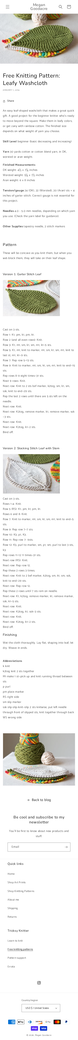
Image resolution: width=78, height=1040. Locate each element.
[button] (7, 7)
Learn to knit (15, 941)
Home (11, 874)
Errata (11, 967)
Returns (12, 917)
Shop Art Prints (17, 882)
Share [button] (10, 101)
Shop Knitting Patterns (21, 891)
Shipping (13, 908)
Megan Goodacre (43, 1035)
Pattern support (17, 958)
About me (13, 900)
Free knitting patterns (20, 949)
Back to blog (41, 800)
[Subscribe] (66, 847)
